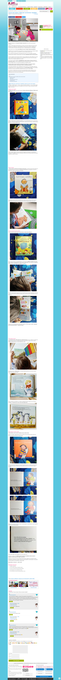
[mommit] (25, 672)
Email (10, 656)
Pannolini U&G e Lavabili (28, 578)
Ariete (18, 603)
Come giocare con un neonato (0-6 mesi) (16, 569)
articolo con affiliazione (14, 578)
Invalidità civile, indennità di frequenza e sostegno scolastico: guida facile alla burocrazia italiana (46, 54)
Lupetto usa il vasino (12, 77)
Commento (10, 653)
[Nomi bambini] (41, 9)
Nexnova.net (45, 663)
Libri (23, 578)
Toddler (33, 578)
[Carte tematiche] (19, 9)
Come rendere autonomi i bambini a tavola (16, 567)
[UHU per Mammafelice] (49, 9)
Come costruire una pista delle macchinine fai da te (47, 25)
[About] (11, 9)
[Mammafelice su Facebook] (23, 667)
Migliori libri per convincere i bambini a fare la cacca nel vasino (17, 76)
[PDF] (26, 9)
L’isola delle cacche (12, 80)
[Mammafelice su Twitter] (27, 667)
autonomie (20, 578)
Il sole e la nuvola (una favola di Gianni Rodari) (17, 568)
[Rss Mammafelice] (32, 667)
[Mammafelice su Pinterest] (25, 667)
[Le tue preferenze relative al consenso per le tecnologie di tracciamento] (59, 678)
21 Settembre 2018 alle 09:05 (13, 618)
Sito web (10, 658)
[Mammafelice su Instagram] (29, 667)
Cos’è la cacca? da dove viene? (14, 79)
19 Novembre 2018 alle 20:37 (13, 633)
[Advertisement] (36, 4)
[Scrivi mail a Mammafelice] (31, 667)
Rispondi (11, 601)
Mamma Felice (12, 603)
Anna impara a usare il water (13, 81)
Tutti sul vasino (11, 78)
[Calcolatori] (33, 9)
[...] (43, 27)
